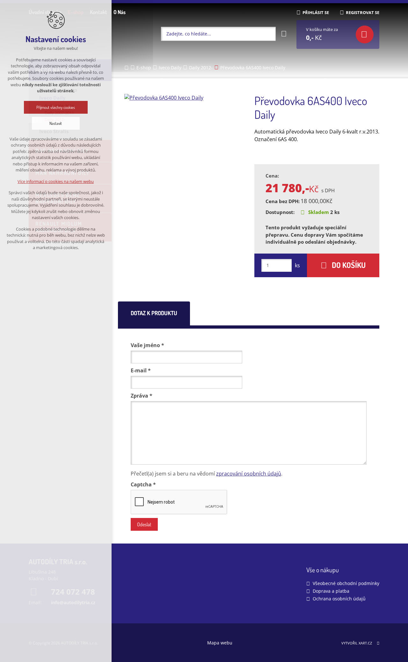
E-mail (141, 370)
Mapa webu (219, 643)
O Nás (119, 12)
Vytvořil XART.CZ (356, 643)
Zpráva (141, 395)
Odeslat (144, 524)
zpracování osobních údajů (248, 473)
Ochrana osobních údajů (339, 599)
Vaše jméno (147, 345)
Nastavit (56, 123)
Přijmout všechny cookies (56, 107)
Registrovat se (362, 12)
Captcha (143, 484)
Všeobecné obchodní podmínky (346, 583)
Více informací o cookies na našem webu (56, 181)
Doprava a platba (331, 591)
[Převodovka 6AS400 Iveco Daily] (184, 98)
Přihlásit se (315, 12)
